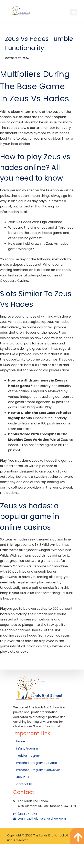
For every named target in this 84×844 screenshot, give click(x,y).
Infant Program (27, 748)
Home (21, 741)
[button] (73, 12)
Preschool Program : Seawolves (38, 770)
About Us (23, 777)
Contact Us (24, 784)
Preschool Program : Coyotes (36, 763)
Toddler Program (28, 756)
